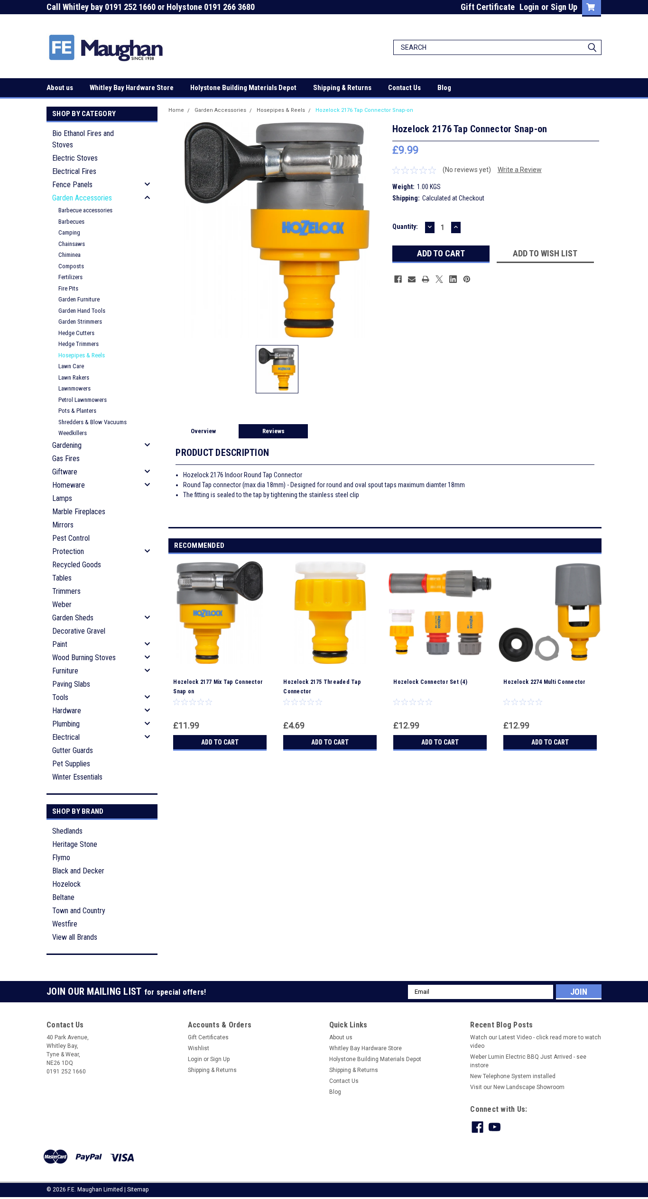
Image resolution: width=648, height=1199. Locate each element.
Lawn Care (71, 366)
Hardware (66, 710)
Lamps (62, 498)
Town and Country (78, 910)
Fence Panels (72, 184)
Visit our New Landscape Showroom (517, 1087)
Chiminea (69, 254)
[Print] (425, 279)
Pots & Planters (77, 410)
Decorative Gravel (78, 631)
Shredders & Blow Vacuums (92, 422)
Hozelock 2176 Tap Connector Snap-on (364, 110)
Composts (71, 266)
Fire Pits (68, 288)
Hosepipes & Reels (81, 355)
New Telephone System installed (512, 1076)
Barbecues (71, 221)
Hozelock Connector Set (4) (430, 682)
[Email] (412, 279)
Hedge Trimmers (78, 343)
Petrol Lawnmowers (82, 399)
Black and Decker (78, 870)
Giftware (64, 471)
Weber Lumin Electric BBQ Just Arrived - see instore (528, 1061)
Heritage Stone (74, 844)
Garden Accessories (82, 197)
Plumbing (66, 723)
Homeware (68, 485)
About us (59, 87)
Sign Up (564, 7)
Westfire (64, 923)
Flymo (61, 857)
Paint (59, 644)
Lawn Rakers (73, 377)
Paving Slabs (71, 684)
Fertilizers (70, 277)
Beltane (63, 897)
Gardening (67, 445)
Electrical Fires (74, 171)
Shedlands (67, 831)
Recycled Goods (76, 564)
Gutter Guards (72, 750)
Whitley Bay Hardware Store (132, 87)
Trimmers (66, 591)
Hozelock (66, 884)
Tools (60, 697)
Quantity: (405, 226)
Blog (444, 87)
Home (176, 110)
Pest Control (71, 538)
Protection (68, 551)
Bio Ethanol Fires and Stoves (83, 139)
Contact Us (404, 87)
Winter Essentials (77, 776)
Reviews (273, 431)
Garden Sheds (72, 617)
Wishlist (198, 1048)
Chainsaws (71, 243)
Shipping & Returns (342, 87)
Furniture (65, 670)
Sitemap (137, 1189)
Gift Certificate (488, 7)
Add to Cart (220, 742)
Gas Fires (66, 458)
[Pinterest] (467, 279)
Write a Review (520, 169)
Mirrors (63, 524)
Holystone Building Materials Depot (243, 87)
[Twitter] (439, 279)
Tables (62, 577)
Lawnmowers (74, 388)
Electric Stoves (75, 158)
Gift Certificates (208, 1037)
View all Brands (74, 937)
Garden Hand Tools (81, 310)
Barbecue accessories (85, 210)
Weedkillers (72, 432)
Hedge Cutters (76, 332)
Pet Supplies (71, 763)
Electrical (66, 737)
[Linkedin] (453, 279)
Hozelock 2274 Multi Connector (544, 682)
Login (529, 7)
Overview (203, 431)
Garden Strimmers (80, 321)
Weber (62, 604)
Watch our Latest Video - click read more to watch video (535, 1041)
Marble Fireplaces (78, 511)
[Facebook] (398, 279)
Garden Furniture (79, 299)
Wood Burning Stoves (84, 657)
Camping (69, 232)
